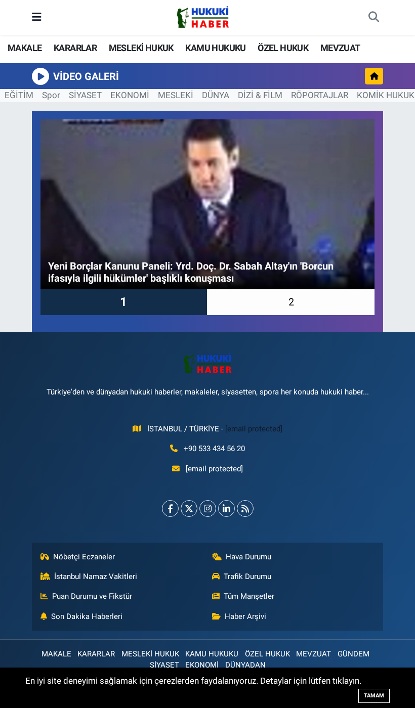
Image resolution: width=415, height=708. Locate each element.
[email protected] (253, 428)
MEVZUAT (340, 47)
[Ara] (373, 17)
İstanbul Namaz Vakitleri (95, 576)
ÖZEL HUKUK (283, 47)
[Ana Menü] (37, 17)
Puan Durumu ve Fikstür (92, 596)
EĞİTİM (19, 95)
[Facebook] (170, 508)
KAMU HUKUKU (215, 47)
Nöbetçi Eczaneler (84, 556)
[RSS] (245, 508)
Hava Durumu (248, 556)
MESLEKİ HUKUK (141, 47)
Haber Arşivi (245, 616)
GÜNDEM (353, 653)
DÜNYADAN (245, 665)
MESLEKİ (175, 95)
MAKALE (25, 47)
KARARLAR (75, 47)
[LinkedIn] (226, 508)
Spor (51, 95)
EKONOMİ (129, 95)
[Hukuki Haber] (202, 17)
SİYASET (85, 95)
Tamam (374, 695)
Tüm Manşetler (249, 596)
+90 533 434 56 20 (214, 448)
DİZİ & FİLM (260, 95)
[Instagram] (207, 508)
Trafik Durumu (247, 576)
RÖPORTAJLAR (319, 95)
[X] (189, 508)
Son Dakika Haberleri (86, 616)
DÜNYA (215, 95)
